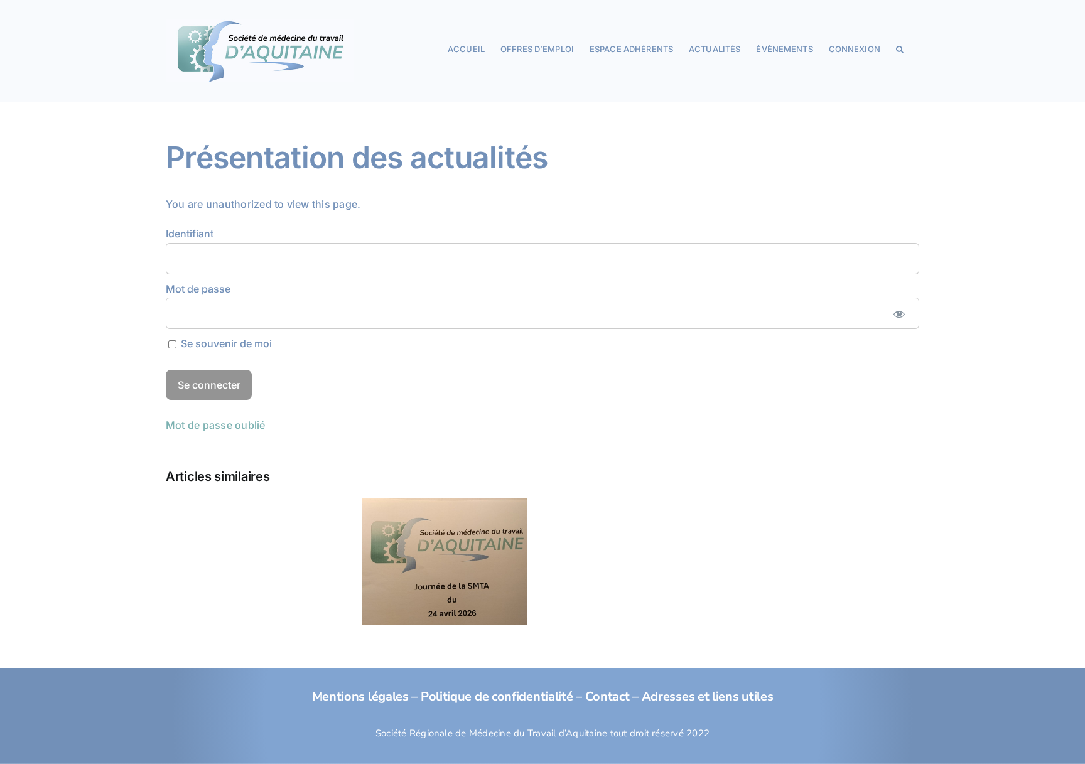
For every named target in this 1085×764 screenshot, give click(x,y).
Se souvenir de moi (225, 343)
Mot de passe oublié (216, 425)
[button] (900, 48)
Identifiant (189, 233)
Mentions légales (360, 696)
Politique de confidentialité (497, 696)
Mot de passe (198, 288)
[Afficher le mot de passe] (898, 313)
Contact (607, 696)
